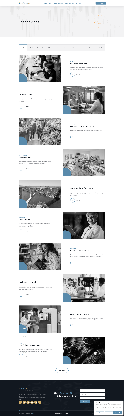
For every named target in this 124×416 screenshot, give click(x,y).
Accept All (117, 412)
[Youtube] (32, 402)
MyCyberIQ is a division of (28, 413)
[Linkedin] (35, 402)
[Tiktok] (39, 402)
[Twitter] (28, 402)
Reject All (109, 412)
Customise (100, 412)
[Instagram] (24, 402)
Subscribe (85, 401)
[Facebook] (20, 402)
